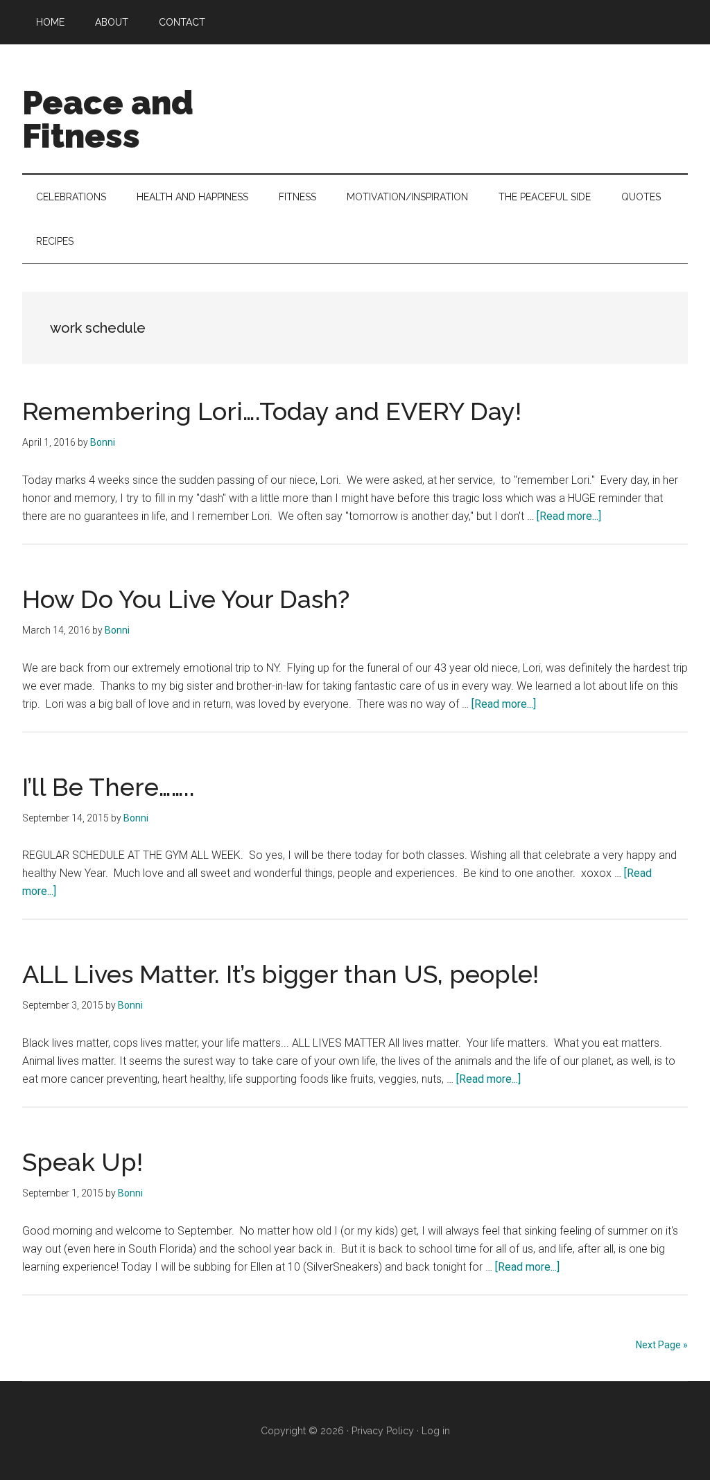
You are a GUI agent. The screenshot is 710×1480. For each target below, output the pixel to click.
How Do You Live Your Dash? (185, 598)
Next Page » (662, 1344)
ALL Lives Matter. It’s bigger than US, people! (280, 974)
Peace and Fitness (107, 119)
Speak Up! (82, 1161)
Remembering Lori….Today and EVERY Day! (271, 411)
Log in (436, 1430)
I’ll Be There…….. (108, 786)
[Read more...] (569, 516)
